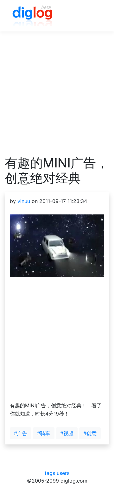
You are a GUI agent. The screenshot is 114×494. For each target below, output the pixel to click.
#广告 (20, 433)
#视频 (66, 433)
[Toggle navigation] (95, 16)
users (63, 473)
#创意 (90, 433)
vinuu (23, 201)
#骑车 (43, 433)
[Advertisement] (57, 98)
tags (50, 473)
